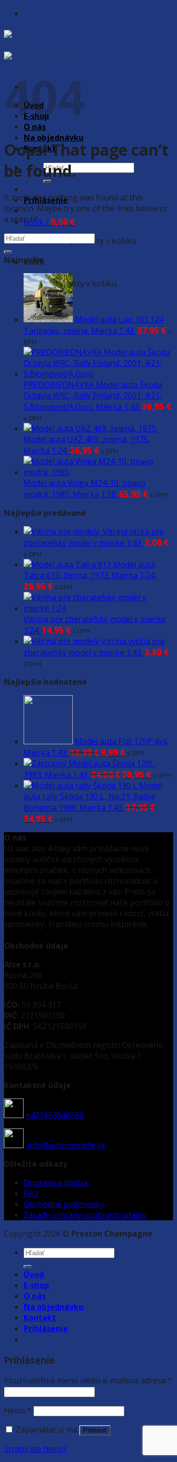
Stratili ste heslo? (35, 1448)
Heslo (17, 1410)
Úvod (34, 1274)
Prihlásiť (95, 1430)
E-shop (36, 1285)
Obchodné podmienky (64, 1204)
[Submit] (8, 252)
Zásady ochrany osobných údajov (85, 1214)
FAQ (31, 1193)
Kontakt (40, 1317)
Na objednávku (54, 137)
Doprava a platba (56, 1182)
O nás (35, 1296)
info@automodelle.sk (65, 1145)
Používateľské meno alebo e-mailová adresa (88, 1380)
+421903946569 (55, 1115)
